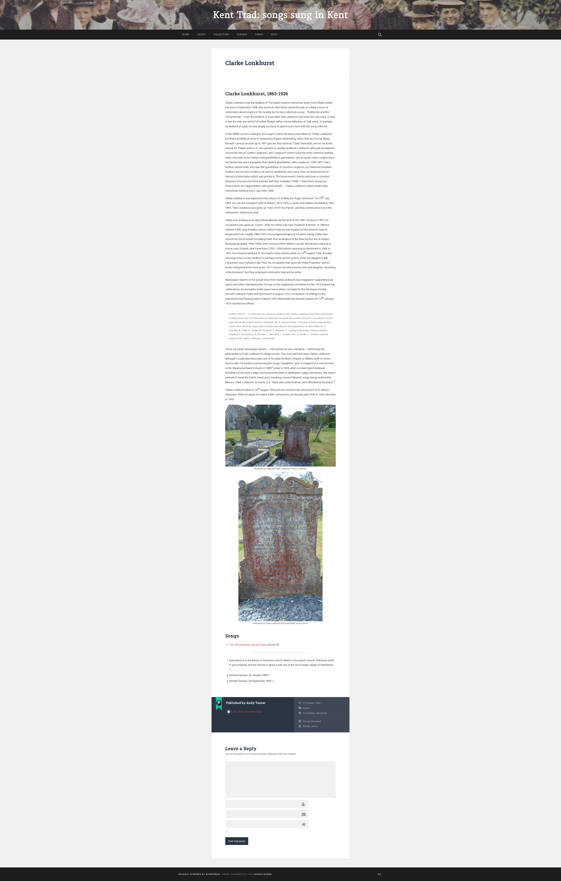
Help (274, 34)
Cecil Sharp (309, 713)
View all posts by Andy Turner (247, 711)
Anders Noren (262, 874)
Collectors (221, 34)
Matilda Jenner (310, 726)
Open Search (380, 35)
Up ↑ (380, 874)
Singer (306, 708)
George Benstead (312, 721)
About (201, 34)
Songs (259, 34)
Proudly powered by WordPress (199, 874)
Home (185, 34)
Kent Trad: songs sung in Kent (280, 14)
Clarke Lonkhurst (249, 63)
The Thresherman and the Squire (248, 644)
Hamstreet (321, 713)
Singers (242, 34)
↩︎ (230, 669)
